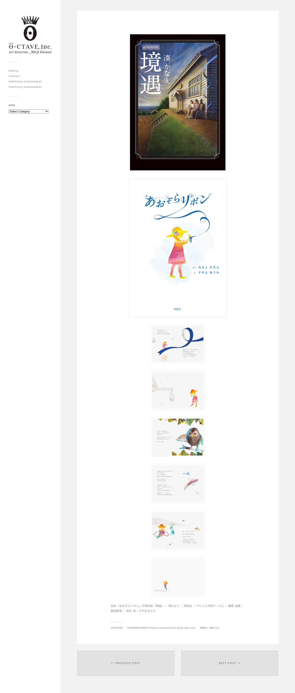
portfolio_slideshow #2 (25, 87)
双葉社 (204, 627)
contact (15, 76)
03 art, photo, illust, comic (183, 627)
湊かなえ (215, 627)
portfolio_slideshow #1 (25, 81)
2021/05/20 (117, 627)
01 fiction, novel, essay (159, 627)
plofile (14, 70)
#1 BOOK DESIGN (138, 627)
